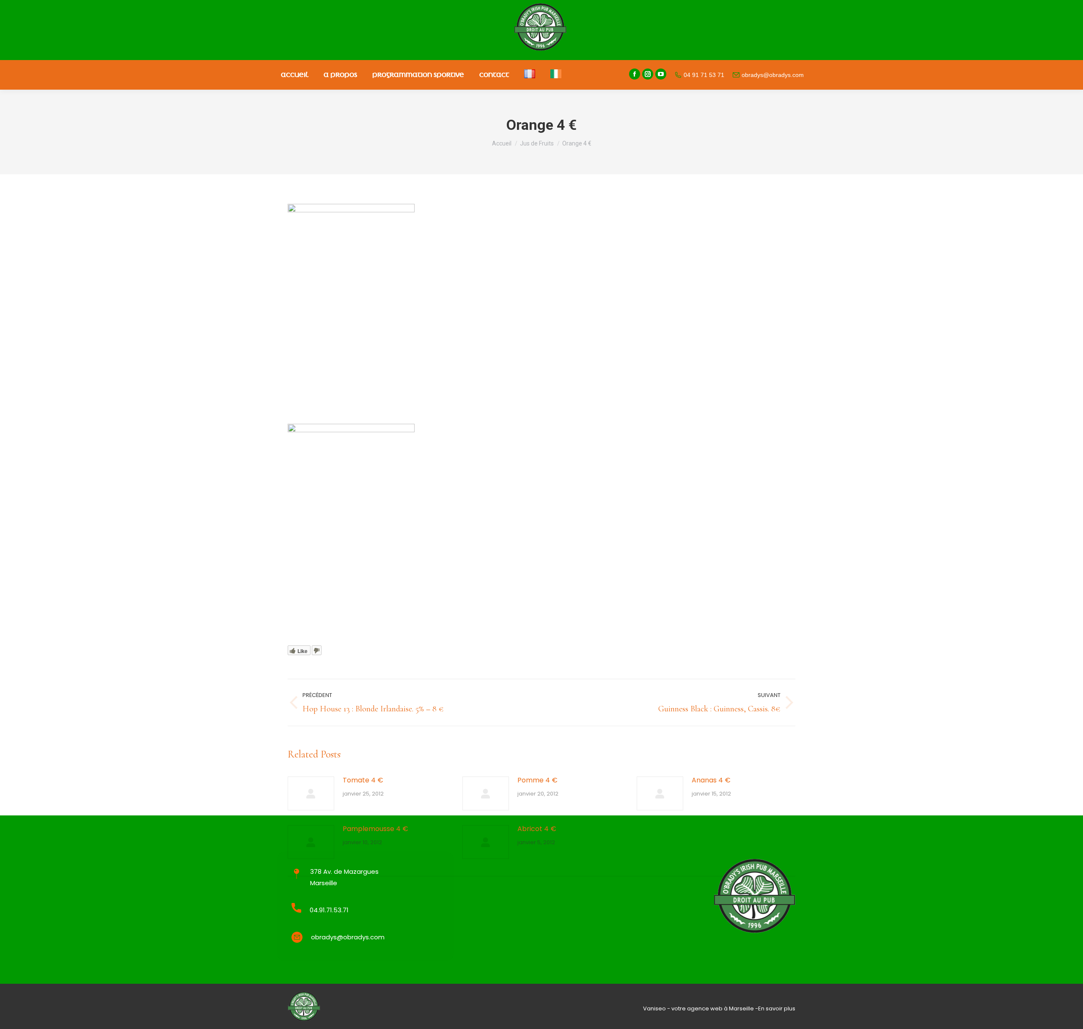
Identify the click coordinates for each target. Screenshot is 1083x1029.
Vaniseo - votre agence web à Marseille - (700, 1008)
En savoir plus (776, 1008)
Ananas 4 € (711, 780)
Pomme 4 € (537, 780)
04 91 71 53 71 (704, 74)
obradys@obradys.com (773, 74)
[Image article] (311, 793)
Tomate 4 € (363, 780)
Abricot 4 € (536, 829)
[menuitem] (294, 75)
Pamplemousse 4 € (375, 829)
